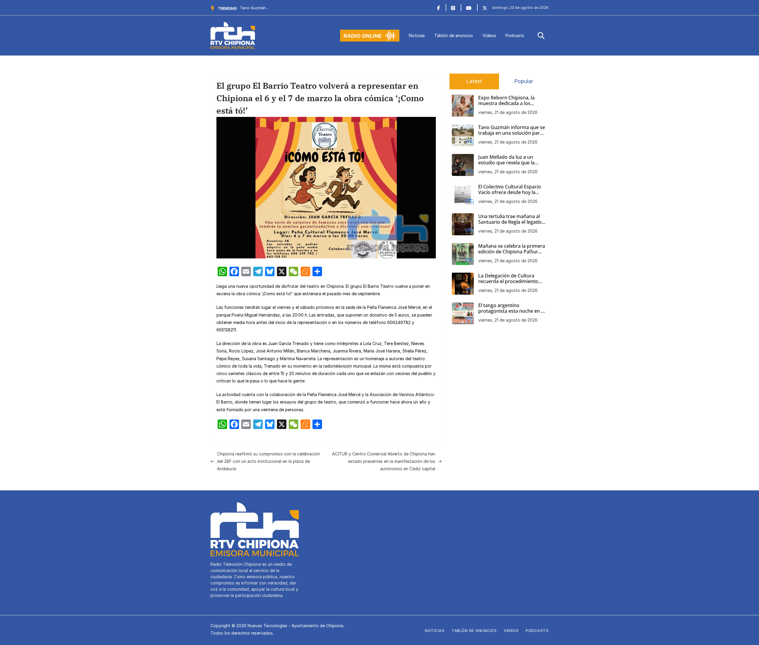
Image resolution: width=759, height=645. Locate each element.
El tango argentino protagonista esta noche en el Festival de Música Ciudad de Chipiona (511, 308)
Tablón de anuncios (453, 35)
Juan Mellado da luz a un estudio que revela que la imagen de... (255, 7)
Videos (489, 35)
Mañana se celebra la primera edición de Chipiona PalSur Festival (511, 249)
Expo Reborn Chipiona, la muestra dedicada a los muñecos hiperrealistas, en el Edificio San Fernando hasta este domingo (511, 100)
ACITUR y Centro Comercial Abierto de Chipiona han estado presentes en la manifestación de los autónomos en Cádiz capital (383, 461)
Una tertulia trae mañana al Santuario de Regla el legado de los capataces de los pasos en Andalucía (511, 219)
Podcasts (515, 35)
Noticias (417, 35)
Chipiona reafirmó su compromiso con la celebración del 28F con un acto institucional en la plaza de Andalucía (268, 461)
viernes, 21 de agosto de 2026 (508, 112)
